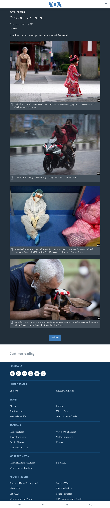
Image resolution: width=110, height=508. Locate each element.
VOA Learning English (21, 468)
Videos (59, 442)
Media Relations (64, 488)
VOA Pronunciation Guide (69, 499)
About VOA (15, 488)
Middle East (62, 411)
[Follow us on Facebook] (12, 373)
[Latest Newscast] (20, 504)
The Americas (16, 411)
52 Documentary (64, 437)
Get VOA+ (14, 493)
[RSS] (36, 373)
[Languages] (67, 504)
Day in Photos (17, 12)
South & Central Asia (66, 416)
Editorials (61, 462)
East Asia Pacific (18, 416)
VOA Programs (17, 432)
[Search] (90, 504)
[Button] (13, 29)
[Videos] (43, 504)
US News (14, 391)
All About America (65, 391)
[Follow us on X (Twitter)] (18, 373)
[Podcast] (43, 373)
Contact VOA (62, 483)
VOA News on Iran (19, 447)
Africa (13, 406)
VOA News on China (66, 432)
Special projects (18, 437)
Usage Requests (64, 493)
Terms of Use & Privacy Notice (25, 483)
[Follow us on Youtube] (24, 373)
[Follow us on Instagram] (30, 373)
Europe (59, 406)
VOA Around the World (21, 499)
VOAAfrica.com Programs (22, 462)
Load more (55, 338)
